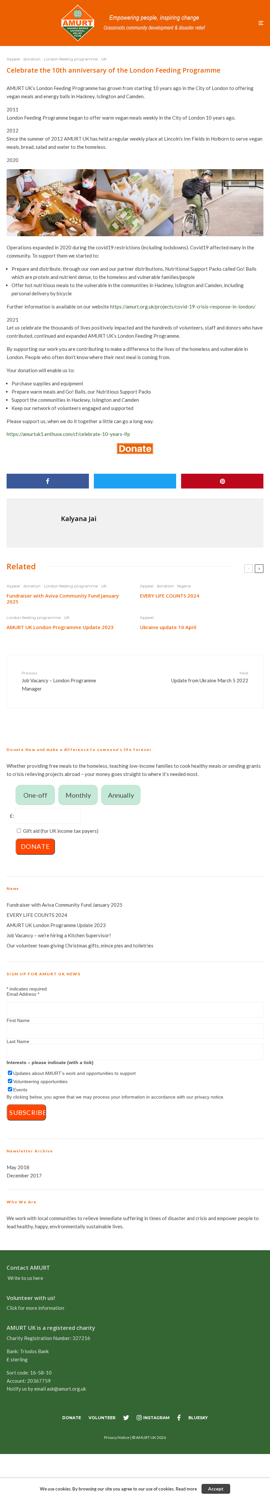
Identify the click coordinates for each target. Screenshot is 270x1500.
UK (104, 59)
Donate (71, 1417)
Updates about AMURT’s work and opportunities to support (74, 1073)
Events (20, 1089)
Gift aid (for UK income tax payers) (60, 831)
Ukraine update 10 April (168, 627)
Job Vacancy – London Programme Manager (59, 681)
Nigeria (184, 585)
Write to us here (25, 1278)
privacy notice (209, 1097)
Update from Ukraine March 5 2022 (209, 676)
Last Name (18, 1041)
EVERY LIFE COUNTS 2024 (169, 596)
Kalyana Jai (78, 518)
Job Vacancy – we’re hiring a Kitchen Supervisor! (59, 935)
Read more (186, 1488)
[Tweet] (135, 481)
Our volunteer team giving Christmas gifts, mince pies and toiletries (80, 945)
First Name (18, 1020)
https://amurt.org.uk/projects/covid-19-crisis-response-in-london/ (183, 306)
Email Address (23, 994)
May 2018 (18, 1167)
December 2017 (24, 1175)
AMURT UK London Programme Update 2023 (60, 627)
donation (31, 59)
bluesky (198, 1417)
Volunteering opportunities (40, 1081)
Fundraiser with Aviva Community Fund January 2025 (63, 598)
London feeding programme (71, 59)
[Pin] (222, 481)
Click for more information (35, 1308)
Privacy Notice (116, 1437)
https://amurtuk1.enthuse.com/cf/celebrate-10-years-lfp (68, 434)
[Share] (48, 481)
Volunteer (102, 1417)
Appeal (13, 59)
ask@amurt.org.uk (66, 1389)
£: (12, 816)
